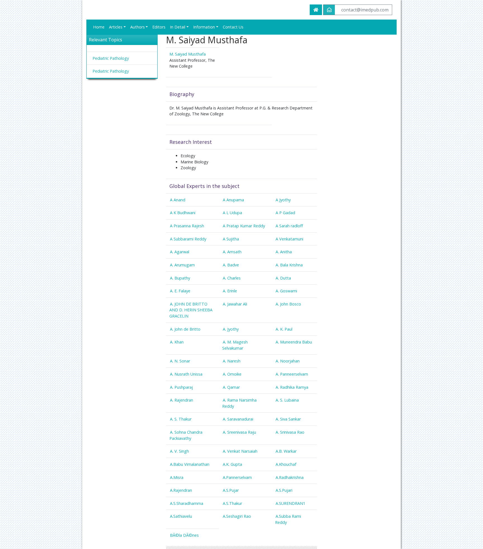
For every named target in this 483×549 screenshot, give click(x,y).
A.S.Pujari (284, 490)
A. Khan (177, 342)
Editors (158, 27)
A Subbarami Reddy (188, 239)
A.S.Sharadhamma (186, 503)
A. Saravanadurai (238, 419)
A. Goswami (286, 290)
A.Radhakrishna (290, 477)
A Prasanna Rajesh (187, 225)
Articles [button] (115, 27)
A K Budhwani (182, 212)
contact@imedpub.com (365, 10)
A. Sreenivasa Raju (239, 432)
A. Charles (232, 278)
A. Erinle (230, 290)
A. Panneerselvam (292, 374)
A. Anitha (284, 251)
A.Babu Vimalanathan (189, 464)
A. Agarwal (179, 251)
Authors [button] (137, 27)
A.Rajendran (181, 490)
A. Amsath (232, 251)
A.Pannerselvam (237, 477)
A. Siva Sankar (288, 419)
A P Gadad (285, 212)
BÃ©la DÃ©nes (184, 535)
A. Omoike (232, 374)
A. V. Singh (179, 451)
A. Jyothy (231, 329)
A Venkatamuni (289, 239)
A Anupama (233, 199)
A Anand (177, 199)
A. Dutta (283, 278)
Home (99, 27)
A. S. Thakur (180, 419)
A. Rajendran (181, 400)
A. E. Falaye (180, 290)
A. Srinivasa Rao (290, 432)
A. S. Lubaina (287, 400)
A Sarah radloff (289, 225)
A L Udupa (232, 212)
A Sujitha (231, 239)
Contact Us (233, 27)
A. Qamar (231, 387)
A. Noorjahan (288, 361)
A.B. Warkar (286, 451)
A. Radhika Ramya (292, 387)
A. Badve (231, 265)
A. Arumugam (182, 265)
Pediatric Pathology (111, 58)
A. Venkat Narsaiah (240, 451)
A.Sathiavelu (181, 516)
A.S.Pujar (231, 490)
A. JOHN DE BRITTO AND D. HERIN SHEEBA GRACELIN (190, 310)
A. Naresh (231, 361)
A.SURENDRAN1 (290, 503)
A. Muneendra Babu (294, 342)
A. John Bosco (288, 304)
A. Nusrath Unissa (186, 374)
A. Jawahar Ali (235, 304)
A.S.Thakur (232, 503)
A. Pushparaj (181, 387)
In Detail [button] (177, 27)
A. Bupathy (180, 278)
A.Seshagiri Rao (237, 516)
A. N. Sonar (180, 361)
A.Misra (176, 477)
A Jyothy (283, 199)
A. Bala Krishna (289, 265)
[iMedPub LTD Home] (316, 9)
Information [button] (204, 27)
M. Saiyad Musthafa (187, 54)
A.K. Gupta (232, 464)
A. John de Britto (185, 329)
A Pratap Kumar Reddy (244, 225)
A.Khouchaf (286, 464)
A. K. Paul (284, 329)
